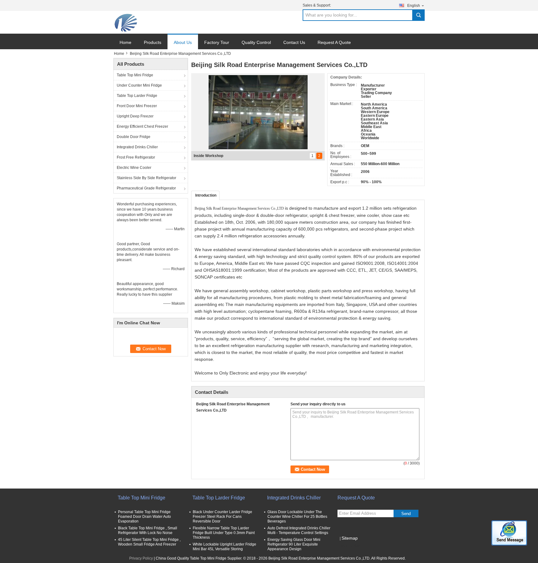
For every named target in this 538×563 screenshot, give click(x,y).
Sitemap (350, 538)
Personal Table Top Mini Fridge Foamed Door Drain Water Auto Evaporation (144, 516)
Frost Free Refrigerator (136, 157)
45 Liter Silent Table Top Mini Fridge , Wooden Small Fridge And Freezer (149, 541)
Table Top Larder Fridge (137, 95)
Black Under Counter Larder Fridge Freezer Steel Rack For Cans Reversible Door (222, 516)
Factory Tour (216, 42)
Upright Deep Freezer (135, 116)
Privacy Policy (141, 558)
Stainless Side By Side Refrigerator (146, 178)
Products (152, 42)
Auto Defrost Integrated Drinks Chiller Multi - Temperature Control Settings (298, 530)
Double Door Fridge (133, 137)
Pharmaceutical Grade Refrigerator (146, 188)
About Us (183, 42)
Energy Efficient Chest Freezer (142, 126)
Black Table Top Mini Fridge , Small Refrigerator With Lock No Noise (147, 530)
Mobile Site (350, 546)
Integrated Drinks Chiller (137, 147)
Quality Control (256, 42)
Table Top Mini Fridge (135, 75)
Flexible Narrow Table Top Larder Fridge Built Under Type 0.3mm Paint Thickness (224, 533)
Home (125, 42)
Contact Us (294, 42)
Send (406, 513)
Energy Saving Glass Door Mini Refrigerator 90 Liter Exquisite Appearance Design (293, 544)
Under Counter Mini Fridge (139, 85)
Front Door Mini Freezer (137, 106)
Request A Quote (334, 42)
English (413, 5)
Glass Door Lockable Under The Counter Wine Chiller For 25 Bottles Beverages (297, 516)
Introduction (205, 195)
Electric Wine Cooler (134, 167)
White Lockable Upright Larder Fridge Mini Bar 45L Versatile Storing (224, 546)
